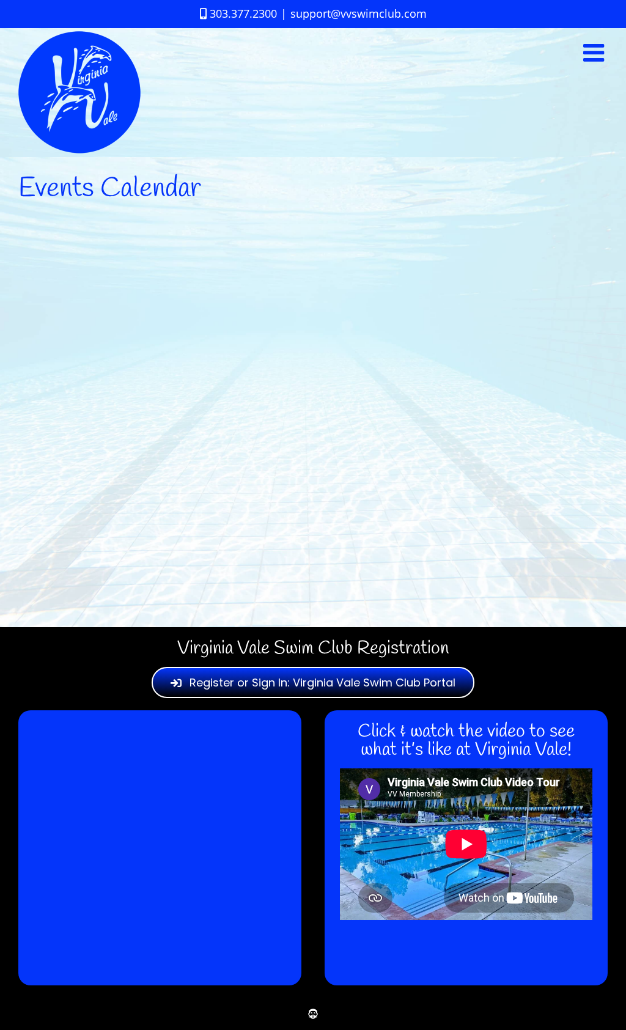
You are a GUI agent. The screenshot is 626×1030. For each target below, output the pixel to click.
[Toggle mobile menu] (595, 52)
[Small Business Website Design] (313, 1014)
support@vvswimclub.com (358, 13)
